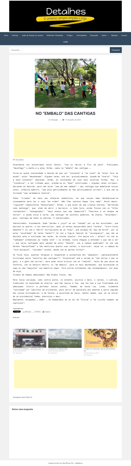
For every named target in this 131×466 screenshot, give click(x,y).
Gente (104, 35)
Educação (94, 35)
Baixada (114, 35)
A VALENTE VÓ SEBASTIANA (58, 349)
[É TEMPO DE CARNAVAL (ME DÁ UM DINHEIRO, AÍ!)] (100, 338)
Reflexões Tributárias (55, 35)
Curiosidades (81, 35)
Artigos (70, 35)
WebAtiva (78, 463)
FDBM (65, 42)
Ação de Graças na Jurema (32, 35)
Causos (124, 35)
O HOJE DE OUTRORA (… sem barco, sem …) (28, 349)
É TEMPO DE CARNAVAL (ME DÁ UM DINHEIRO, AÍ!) (100, 350)
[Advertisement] (66, 143)
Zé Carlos (20, 160)
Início (6, 35)
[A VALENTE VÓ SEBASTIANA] (65, 338)
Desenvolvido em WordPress (60, 463)
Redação (54, 120)
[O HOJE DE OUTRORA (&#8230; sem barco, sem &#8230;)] (29, 338)
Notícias (15, 35)
